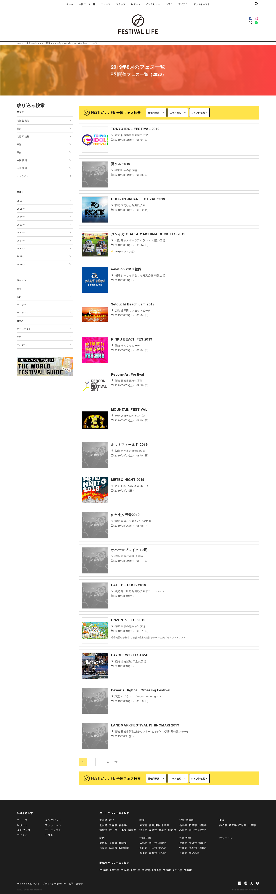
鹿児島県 (194, 853)
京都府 (113, 843)
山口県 (153, 848)
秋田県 (113, 830)
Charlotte (253, 889)
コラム (169, 4)
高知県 (162, 853)
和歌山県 (124, 848)
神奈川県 (154, 825)
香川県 (144, 853)
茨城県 (153, 830)
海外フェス (23, 830)
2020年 (166, 870)
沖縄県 (183, 848)
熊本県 (193, 848)
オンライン (23, 176)
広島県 (144, 843)
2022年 (146, 870)
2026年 (104, 870)
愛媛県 (153, 853)
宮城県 (104, 830)
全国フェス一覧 (87, 4)
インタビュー (153, 4)
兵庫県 (123, 843)
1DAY (20, 320)
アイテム (183, 4)
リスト (49, 835)
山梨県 (202, 825)
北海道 (104, 825)
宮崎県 (202, 843)
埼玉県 (144, 830)
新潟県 (183, 825)
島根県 (162, 843)
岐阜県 (242, 825)
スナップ (120, 4)
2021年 (156, 870)
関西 (102, 838)
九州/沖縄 (185, 838)
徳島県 (162, 848)
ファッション (53, 825)
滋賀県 (113, 848)
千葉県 (165, 825)
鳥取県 (144, 848)
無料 (19, 336)
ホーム (69, 4)
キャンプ (21, 304)
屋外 (19, 288)
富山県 (193, 830)
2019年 (177, 870)
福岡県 (202, 848)
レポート (135, 4)
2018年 (187, 870)
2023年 (135, 870)
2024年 (125, 870)
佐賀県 (183, 843)
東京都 (144, 825)
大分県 (193, 843)
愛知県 (233, 825)
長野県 (193, 825)
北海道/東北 (107, 820)
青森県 (113, 825)
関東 (142, 820)
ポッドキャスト (201, 4)
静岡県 (223, 825)
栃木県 (172, 830)
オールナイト (24, 328)
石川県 (183, 830)
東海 (222, 820)
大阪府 (104, 843)
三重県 (252, 825)
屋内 (19, 296)
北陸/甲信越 (186, 820)
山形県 (123, 830)
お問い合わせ (76, 883)
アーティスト (53, 830)
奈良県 (104, 848)
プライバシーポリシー (54, 883)
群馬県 (162, 830)
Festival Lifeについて (28, 883)
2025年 (114, 870)
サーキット (23, 312)
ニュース (105, 4)
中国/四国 (145, 838)
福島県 (132, 830)
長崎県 (183, 853)
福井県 (202, 830)
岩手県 (123, 825)
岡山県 (153, 843)
